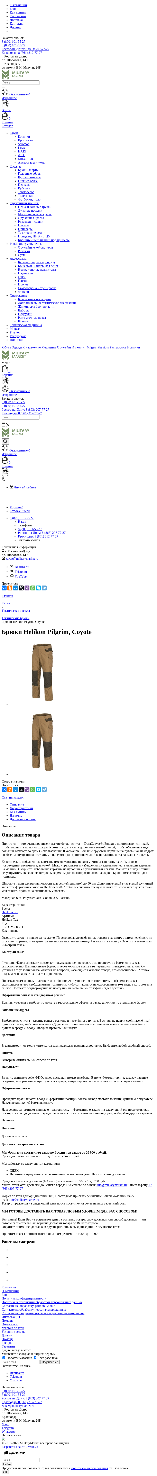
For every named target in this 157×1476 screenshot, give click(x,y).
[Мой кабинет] (78, 381)
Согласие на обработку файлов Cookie (28, 1306)
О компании (10, 1291)
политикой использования (89, 1468)
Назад (22, 521)
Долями (7, 1335)
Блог (5, 1294)
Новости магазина (19, 1358)
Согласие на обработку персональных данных (34, 1309)
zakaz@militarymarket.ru (22, 558)
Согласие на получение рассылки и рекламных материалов (43, 1313)
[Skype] (38, 588)
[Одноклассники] (9, 588)
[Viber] (27, 588)
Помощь (7, 1320)
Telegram (21, 571)
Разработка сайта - (20, 1446)
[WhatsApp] (32, 588)
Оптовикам (10, 1324)
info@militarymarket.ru (111, 1185)
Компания (9, 1287)
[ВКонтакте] (4, 588)
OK (5, 1472)
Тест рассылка (47, 1358)
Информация (11, 1317)
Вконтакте (22, 566)
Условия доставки (14, 1331)
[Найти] (3, 87)
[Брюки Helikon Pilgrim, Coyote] (42, 704)
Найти (7, 1464)
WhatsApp (9, 1431)
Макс (5, 1424)
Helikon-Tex (10, 912)
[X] (21, 588)
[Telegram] (44, 588)
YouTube (21, 576)
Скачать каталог (13, 797)
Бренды (7, 1342)
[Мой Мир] (15, 588)
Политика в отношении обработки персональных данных (42, 1302)
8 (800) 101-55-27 (13, 41)
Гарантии (8, 1346)
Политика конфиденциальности (24, 1298)
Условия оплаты (13, 1328)
